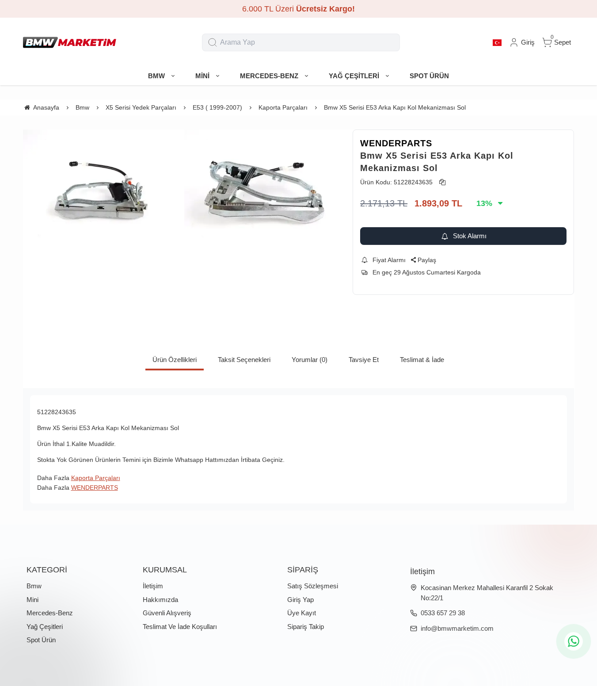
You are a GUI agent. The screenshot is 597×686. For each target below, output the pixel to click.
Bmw (34, 586)
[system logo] (69, 42)
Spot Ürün (41, 640)
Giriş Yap (300, 599)
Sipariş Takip (305, 626)
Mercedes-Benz (50, 613)
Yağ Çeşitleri (45, 626)
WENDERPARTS (396, 143)
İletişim (153, 586)
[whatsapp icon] (573, 641)
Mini (32, 599)
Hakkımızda (160, 599)
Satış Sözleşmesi (312, 586)
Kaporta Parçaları (95, 477)
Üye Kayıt (301, 613)
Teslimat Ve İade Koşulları (180, 626)
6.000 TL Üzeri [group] (298, 8)
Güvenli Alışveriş (167, 613)
